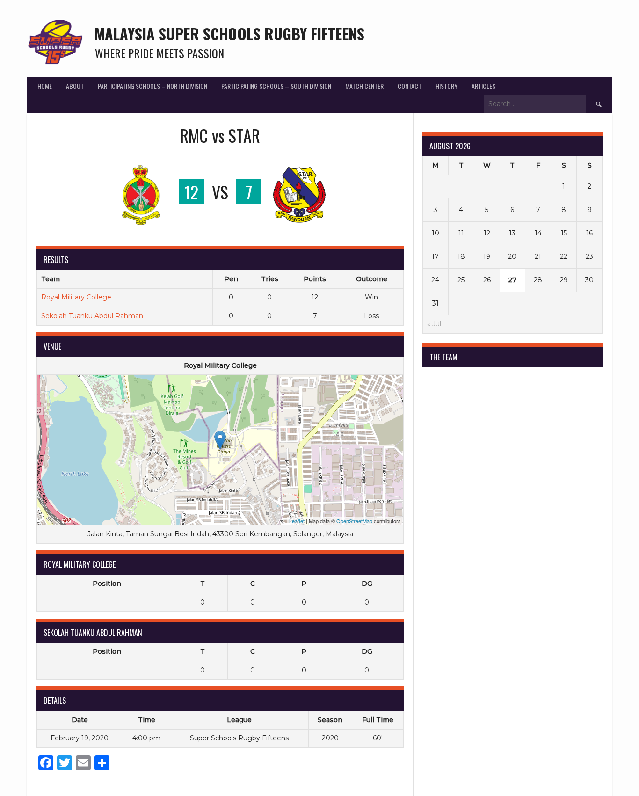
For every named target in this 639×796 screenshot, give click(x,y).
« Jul (434, 324)
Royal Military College (76, 297)
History (446, 86)
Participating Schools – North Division (152, 86)
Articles (483, 86)
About (75, 86)
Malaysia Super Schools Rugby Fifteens (229, 33)
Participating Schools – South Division (276, 86)
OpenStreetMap (354, 521)
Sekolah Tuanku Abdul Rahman (92, 316)
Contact (409, 86)
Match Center (364, 86)
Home (44, 86)
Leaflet (297, 521)
